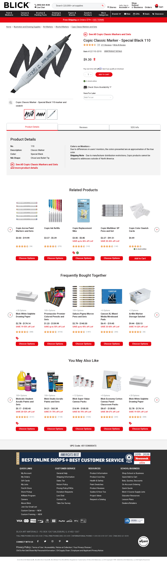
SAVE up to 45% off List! (83, 327)
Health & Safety (96, 481)
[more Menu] (103, 17)
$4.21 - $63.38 (51, 408)
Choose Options (27, 258)
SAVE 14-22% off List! (138, 327)
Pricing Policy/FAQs (65, 488)
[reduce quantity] (86, 74)
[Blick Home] (17, 5)
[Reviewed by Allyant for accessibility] (143, 542)
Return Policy (62, 484)
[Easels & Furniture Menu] (87, 17)
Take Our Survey (63, 503)
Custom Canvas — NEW (31, 510)
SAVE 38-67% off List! (110, 412)
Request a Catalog (98, 499)
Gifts (138, 14)
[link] (40, 7)
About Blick (26, 503)
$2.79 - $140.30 (80, 323)
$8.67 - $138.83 (108, 408)
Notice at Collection (64, 547)
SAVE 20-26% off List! (110, 241)
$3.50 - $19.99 (22, 238)
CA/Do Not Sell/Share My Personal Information (35, 550)
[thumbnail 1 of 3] (29, 114)
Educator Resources (131, 495)
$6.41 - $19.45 (107, 323)
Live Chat (60, 495)
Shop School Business (137, 5)
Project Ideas (95, 495)
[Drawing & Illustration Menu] (56, 17)
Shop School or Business (133, 473)
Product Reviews (97, 488)
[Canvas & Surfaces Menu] (25, 17)
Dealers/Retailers (129, 503)
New (128, 14)
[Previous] (10, 229)
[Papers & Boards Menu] (72, 17)
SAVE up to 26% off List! (83, 241)
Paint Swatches (96, 484)
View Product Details (113, 51)
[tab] (32, 127)
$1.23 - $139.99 (51, 323)
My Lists (24, 484)
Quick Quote (127, 488)
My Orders (25, 477)
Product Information (99, 473)
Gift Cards (25, 481)
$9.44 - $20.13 (135, 323)
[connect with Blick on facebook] (37, 543)
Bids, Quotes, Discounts (132, 481)
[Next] (156, 229)
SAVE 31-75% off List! (53, 412)
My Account (26, 473)
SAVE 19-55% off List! (25, 327)
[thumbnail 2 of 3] (40, 114)
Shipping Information (65, 477)
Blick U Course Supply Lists (133, 492)
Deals (147, 14)
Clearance (159, 14)
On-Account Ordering (131, 484)
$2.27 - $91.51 (107, 238)
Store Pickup (26, 492)
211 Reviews (106, 45)
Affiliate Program (28, 495)
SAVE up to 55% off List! (54, 327)
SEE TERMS (98, 20)
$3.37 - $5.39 (50, 238)
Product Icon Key (97, 477)
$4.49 (131, 238)
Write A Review (119, 45)
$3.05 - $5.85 (79, 238)
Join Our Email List (29, 507)
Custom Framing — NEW (31, 514)
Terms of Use (37, 547)
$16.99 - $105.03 (80, 408)
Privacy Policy (23, 547)
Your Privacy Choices (82, 547)
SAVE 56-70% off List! (82, 412)
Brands (115, 14)
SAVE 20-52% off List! (25, 412)
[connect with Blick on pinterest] (59, 543)
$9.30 (88, 59)
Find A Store (26, 488)
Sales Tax (61, 481)
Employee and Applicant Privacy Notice (87, 550)
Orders (148, 7)
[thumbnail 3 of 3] (52, 114)
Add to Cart (140, 258)
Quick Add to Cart (129, 477)
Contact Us (61, 499)
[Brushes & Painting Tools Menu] (40, 17)
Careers (24, 499)
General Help (62, 473)
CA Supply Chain (63, 550)
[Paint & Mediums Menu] (9, 17)
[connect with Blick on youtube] (67, 543)
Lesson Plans (128, 499)
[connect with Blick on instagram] (52, 543)
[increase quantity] (91, 74)
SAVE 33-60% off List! (110, 327)
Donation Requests (65, 492)
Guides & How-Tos (98, 492)
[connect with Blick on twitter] (45, 543)
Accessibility (50, 547)
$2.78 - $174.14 (23, 323)
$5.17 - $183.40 (23, 408)
